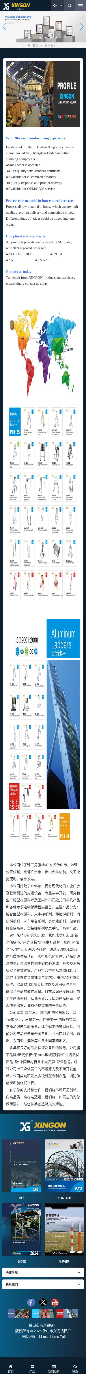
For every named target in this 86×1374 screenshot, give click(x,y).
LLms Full (58, 1337)
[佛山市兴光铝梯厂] (16, 6)
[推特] (43, 1302)
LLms (43, 1337)
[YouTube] (54, 1302)
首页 (35, 45)
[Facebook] (31, 1302)
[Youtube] (67, 1313)
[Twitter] (43, 1313)
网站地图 (29, 1337)
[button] (30, 37)
